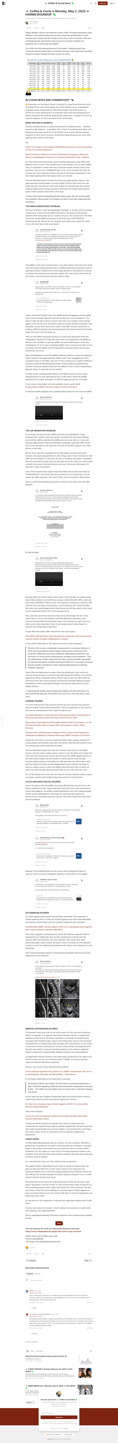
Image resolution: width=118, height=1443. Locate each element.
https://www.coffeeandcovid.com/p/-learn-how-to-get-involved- (53, 1231)
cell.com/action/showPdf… (43, 240)
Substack (50, 1439)
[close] (76, 1391)
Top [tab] (28, 1351)
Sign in (112, 3)
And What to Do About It (33, 1359)
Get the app (68, 1434)
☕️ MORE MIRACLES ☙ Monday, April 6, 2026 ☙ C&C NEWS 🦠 (50, 1387)
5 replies (34, 1308)
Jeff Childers (34, 21)
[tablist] (33, 1274)
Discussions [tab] (39, 1351)
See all (29, 1402)
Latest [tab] (32, 1351)
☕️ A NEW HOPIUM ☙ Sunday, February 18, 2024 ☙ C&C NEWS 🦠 (48, 1370)
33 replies (34, 1333)
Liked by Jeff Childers (37, 1293)
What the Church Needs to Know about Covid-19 (46, 1356)
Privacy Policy (73, 1423)
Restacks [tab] (37, 1274)
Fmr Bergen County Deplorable (39, 1314)
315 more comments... (32, 1342)
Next (86, 1260)
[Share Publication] (95, 3)
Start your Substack (54, 1434)
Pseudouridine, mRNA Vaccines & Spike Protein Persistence (51, 387)
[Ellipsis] (91, 1290)
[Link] (22, 100)
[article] (59, 1360)
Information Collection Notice (58, 1423)
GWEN (32, 1291)
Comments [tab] (30, 1274)
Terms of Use (67, 1421)
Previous (32, 1260)
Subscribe (102, 3)
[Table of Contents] (2, 721)
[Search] (91, 3)
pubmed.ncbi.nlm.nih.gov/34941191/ (47, 977)
